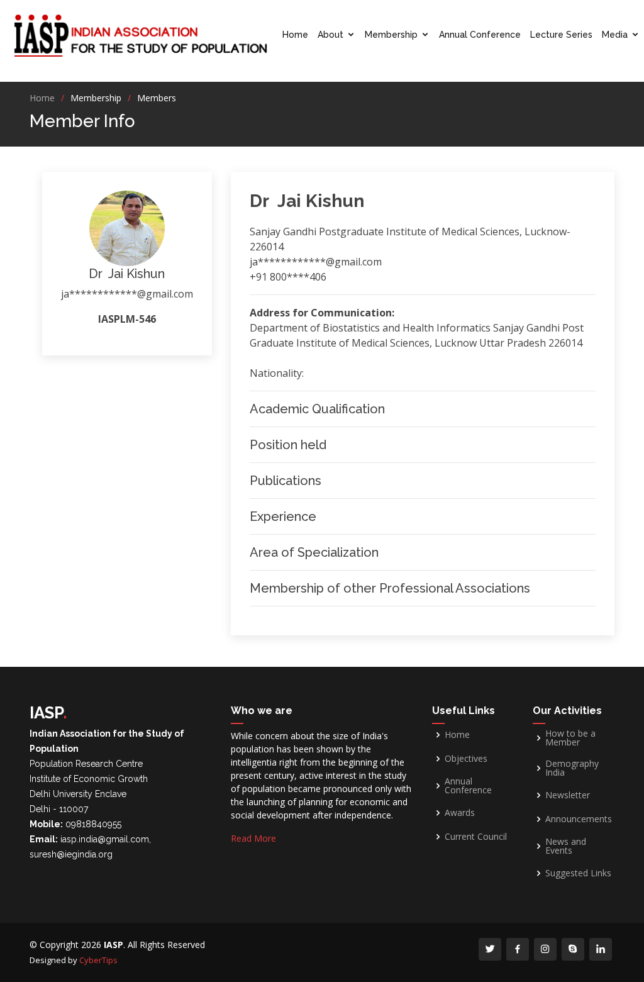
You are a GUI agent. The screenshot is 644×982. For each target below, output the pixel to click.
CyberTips (98, 960)
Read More (253, 838)
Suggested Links (578, 873)
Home (295, 35)
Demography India (572, 768)
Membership (391, 35)
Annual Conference (480, 35)
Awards (460, 812)
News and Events (565, 846)
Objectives (466, 758)
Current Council (476, 836)
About (330, 35)
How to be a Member (570, 738)
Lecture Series (561, 35)
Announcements (578, 819)
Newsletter (567, 795)
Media (615, 35)
